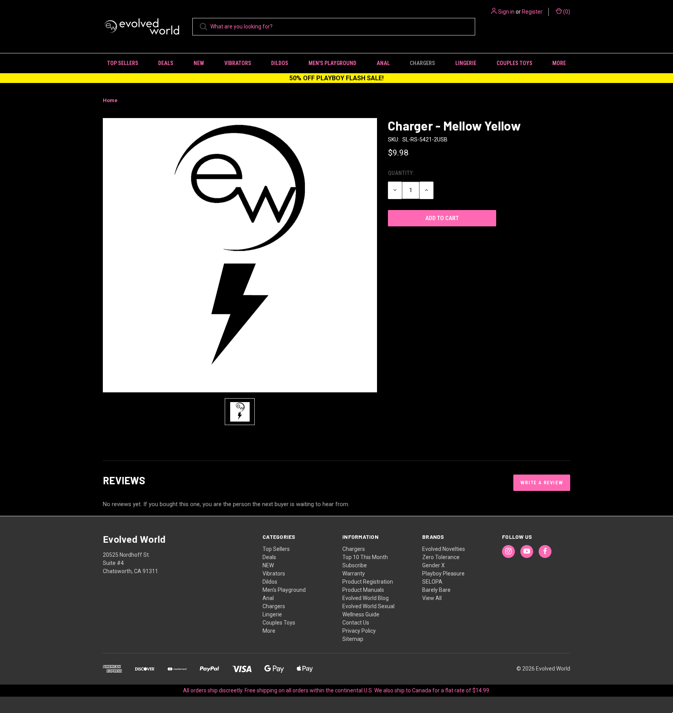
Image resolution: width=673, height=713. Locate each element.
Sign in (506, 12)
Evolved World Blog (365, 598)
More (559, 63)
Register (532, 12)
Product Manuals (363, 590)
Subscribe (354, 565)
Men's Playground (332, 63)
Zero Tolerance (441, 557)
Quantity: (401, 173)
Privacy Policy (359, 631)
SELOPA (432, 582)
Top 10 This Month (365, 557)
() (566, 12)
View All (432, 598)
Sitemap (352, 639)
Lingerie (465, 63)
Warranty (353, 573)
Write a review (541, 482)
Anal (383, 63)
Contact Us (355, 622)
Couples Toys (514, 63)
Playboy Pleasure (443, 573)
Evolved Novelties (443, 549)
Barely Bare (436, 590)
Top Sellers (122, 63)
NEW (199, 63)
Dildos (279, 63)
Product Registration (367, 582)
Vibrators (237, 63)
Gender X (433, 565)
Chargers (422, 63)
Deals (165, 63)
